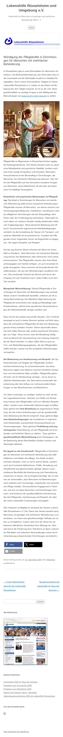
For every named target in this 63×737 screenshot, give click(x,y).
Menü (32, 27)
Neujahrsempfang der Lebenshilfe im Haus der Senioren (48, 586)
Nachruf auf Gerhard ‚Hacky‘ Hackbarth (20, 692)
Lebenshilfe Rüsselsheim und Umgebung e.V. (31, 8)
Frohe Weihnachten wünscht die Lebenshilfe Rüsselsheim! (15, 586)
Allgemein (51, 560)
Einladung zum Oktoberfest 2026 (17, 689)
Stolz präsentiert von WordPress (16, 732)
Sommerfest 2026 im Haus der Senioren (21, 682)
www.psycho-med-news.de (34, 96)
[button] (13, 544)
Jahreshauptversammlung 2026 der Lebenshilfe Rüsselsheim (29, 696)
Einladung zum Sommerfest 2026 (18, 685)
